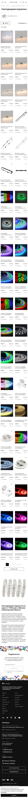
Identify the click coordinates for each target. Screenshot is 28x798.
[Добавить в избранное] (11, 31)
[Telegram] (7, 718)
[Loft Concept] (14, 2)
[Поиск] (5, 2)
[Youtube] (19, 718)
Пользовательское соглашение (10, 785)
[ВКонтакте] (3, 718)
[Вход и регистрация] (26, 2)
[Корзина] (23, 2)
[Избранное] (20, 2)
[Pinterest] (11, 718)
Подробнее (3, 792)
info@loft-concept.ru (7, 757)
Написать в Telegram (9, 763)
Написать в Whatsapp (9, 760)
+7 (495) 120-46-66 (7, 749)
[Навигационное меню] (2, 2)
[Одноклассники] (15, 718)
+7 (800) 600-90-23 (7, 752)
